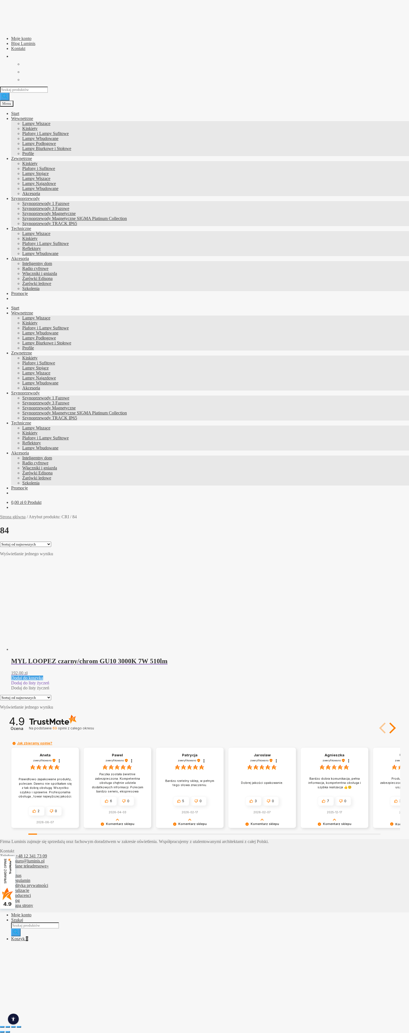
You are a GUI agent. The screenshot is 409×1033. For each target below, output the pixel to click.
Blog (15, 900)
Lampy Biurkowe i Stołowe (46, 148)
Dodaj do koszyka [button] (27, 678)
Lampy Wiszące (36, 123)
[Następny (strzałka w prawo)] (8, 1032)
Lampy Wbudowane (40, 138)
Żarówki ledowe (36, 283)
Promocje (19, 293)
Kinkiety (30, 128)
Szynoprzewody (25, 198)
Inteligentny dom (37, 263)
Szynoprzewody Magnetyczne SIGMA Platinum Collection (74, 218)
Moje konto (21, 38)
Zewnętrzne (21, 158)
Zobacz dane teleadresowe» (24, 866)
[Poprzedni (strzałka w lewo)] (2, 1032)
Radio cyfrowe (35, 268)
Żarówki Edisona (37, 278)
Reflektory (31, 248)
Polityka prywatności (29, 885)
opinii (73, 728)
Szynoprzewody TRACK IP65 (49, 223)
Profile (28, 153)
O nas (16, 875)
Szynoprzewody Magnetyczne (49, 213)
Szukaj (17, 919)
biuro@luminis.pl (29, 861)
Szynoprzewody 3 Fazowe (45, 208)
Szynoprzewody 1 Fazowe (45, 203)
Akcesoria (31, 193)
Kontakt (18, 48)
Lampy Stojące (35, 173)
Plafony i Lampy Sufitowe (45, 133)
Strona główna (13, 516)
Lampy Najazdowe (39, 183)
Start (15, 113)
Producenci (21, 895)
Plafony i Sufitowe (38, 168)
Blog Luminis (23, 43)
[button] (30, 683)
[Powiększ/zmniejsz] (2, 1027)
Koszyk (19, 938)
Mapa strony (22, 905)
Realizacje (20, 890)
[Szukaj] (4, 97)
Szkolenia (31, 288)
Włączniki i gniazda (39, 273)
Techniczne (21, 228)
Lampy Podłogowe (39, 143)
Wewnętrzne (22, 118)
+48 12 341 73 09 (31, 856)
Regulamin (20, 880)
